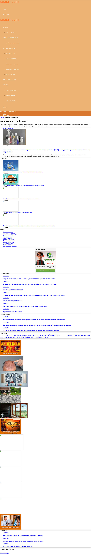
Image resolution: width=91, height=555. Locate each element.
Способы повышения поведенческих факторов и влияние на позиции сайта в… (24, 185)
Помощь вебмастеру (9, 48)
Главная (2, 117)
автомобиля (2, 335)
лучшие (29, 335)
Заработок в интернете (10, 37)
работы (6, 337)
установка (38, 337)
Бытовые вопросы (10, 100)
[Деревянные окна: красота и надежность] (14, 417)
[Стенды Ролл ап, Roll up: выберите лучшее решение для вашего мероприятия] (11, 449)
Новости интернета (11, 90)
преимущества (73, 335)
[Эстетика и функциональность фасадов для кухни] (14, 513)
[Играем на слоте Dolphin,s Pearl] (10, 481)
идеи (25, 335)
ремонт (18, 337)
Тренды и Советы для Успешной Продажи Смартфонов (17, 212)
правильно (64, 335)
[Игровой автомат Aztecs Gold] (10, 354)
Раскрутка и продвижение (12, 69)
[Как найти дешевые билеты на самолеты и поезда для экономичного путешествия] (10, 197)
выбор (11, 335)
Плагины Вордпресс (11, 58)
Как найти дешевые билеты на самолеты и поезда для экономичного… (21, 199)
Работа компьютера (9, 79)
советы (27, 337)
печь (61, 335)
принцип (1, 337)
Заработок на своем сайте (13, 43)
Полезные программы (11, 64)
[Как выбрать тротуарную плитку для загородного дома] (10, 402)
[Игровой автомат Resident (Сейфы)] (10, 465)
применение (85, 335)
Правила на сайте (10, 32)
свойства (22, 337)
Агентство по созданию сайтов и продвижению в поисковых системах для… (23, 172)
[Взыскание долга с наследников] (10, 529)
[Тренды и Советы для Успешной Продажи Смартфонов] (10, 211)
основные (41, 335)
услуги (32, 337)
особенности (51, 335)
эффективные (44, 337)
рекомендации (11, 337)
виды (6, 335)
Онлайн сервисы (10, 53)
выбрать (17, 335)
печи (59, 335)
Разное (5, 85)
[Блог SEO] (9, 2)
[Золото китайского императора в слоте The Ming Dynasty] (10, 433)
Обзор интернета (10, 95)
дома (23, 335)
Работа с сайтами (10, 74)
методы (35, 335)
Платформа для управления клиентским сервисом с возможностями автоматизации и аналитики (28, 225)
